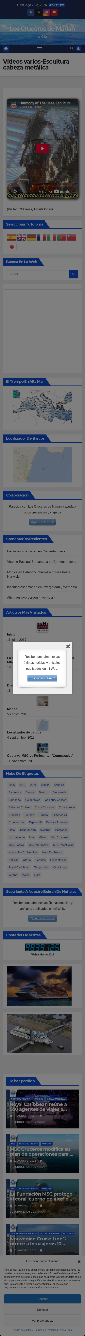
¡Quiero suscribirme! (42, 678)
